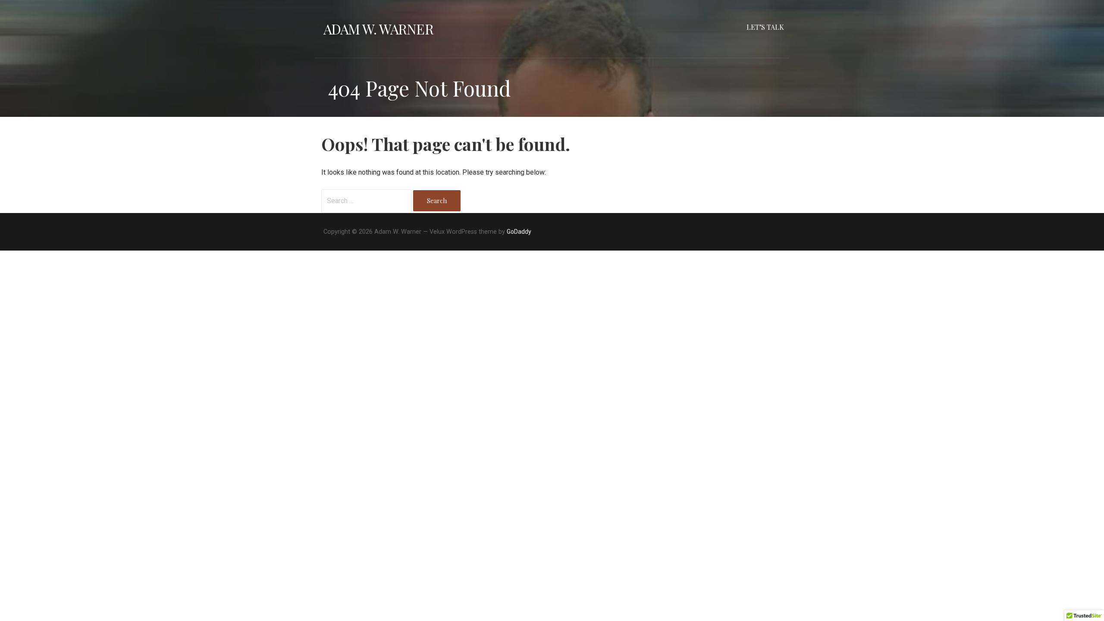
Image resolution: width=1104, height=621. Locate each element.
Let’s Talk (765, 26)
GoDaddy (519, 231)
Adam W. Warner (378, 28)
